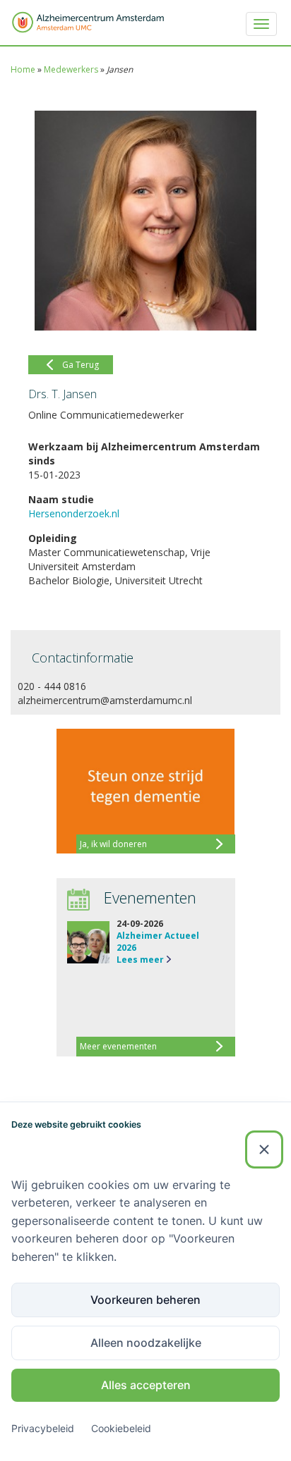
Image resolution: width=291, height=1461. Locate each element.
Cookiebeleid (121, 1428)
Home (23, 69)
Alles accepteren (146, 1385)
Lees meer (140, 960)
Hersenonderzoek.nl (73, 513)
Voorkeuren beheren (145, 1300)
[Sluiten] (264, 1149)
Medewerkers (71, 69)
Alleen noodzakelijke (145, 1343)
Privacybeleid (42, 1428)
